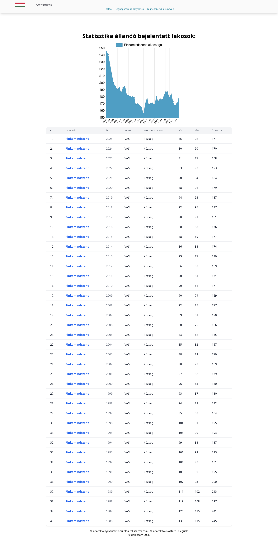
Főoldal (108, 8)
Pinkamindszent (77, 139)
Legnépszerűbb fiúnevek (160, 8)
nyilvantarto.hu (113, 531)
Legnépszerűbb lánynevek (130, 8)
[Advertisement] (139, 23)
